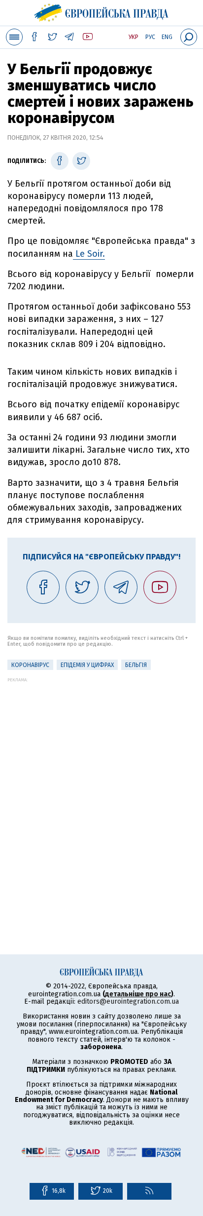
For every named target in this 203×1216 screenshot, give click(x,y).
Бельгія (136, 665)
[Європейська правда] (101, 11)
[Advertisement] (101, 784)
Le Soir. (89, 253)
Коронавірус (30, 665)
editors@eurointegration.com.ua (128, 1001)
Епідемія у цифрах (87, 665)
